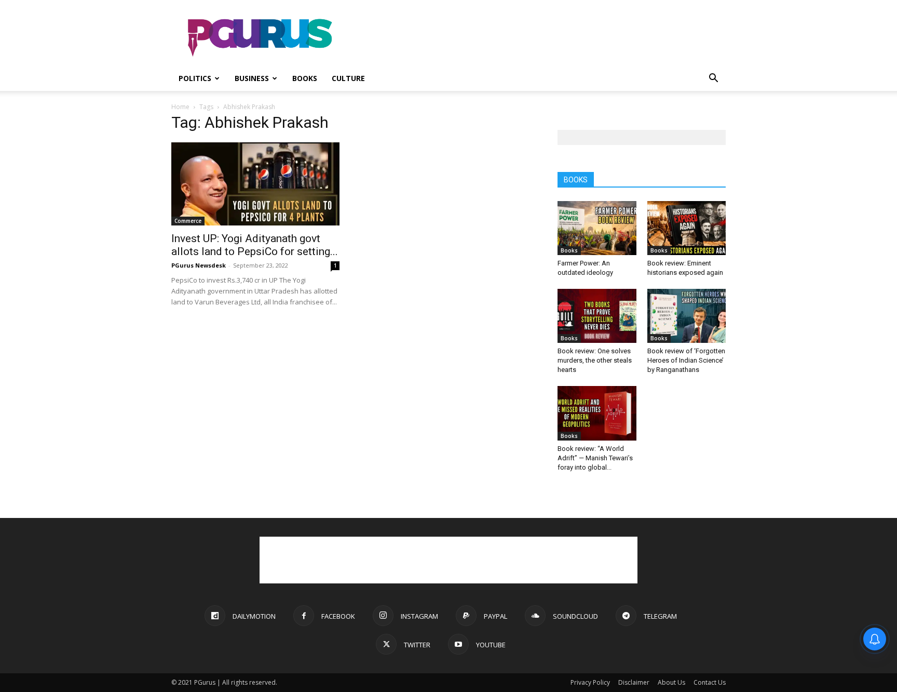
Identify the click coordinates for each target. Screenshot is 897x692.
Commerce (187, 220)
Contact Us (710, 682)
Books (304, 78)
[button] (713, 79)
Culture (348, 78)
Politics (195, 78)
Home (180, 106)
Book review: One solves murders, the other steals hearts (595, 360)
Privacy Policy (590, 682)
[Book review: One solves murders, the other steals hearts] (597, 316)
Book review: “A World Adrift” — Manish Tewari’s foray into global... (595, 458)
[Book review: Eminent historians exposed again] (686, 228)
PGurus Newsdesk (198, 265)
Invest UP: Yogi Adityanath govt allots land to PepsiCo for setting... (254, 245)
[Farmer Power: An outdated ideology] (597, 228)
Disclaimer (633, 682)
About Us (671, 682)
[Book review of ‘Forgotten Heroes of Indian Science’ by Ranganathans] (686, 316)
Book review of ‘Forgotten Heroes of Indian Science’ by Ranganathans (686, 360)
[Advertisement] (537, 38)
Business (252, 78)
